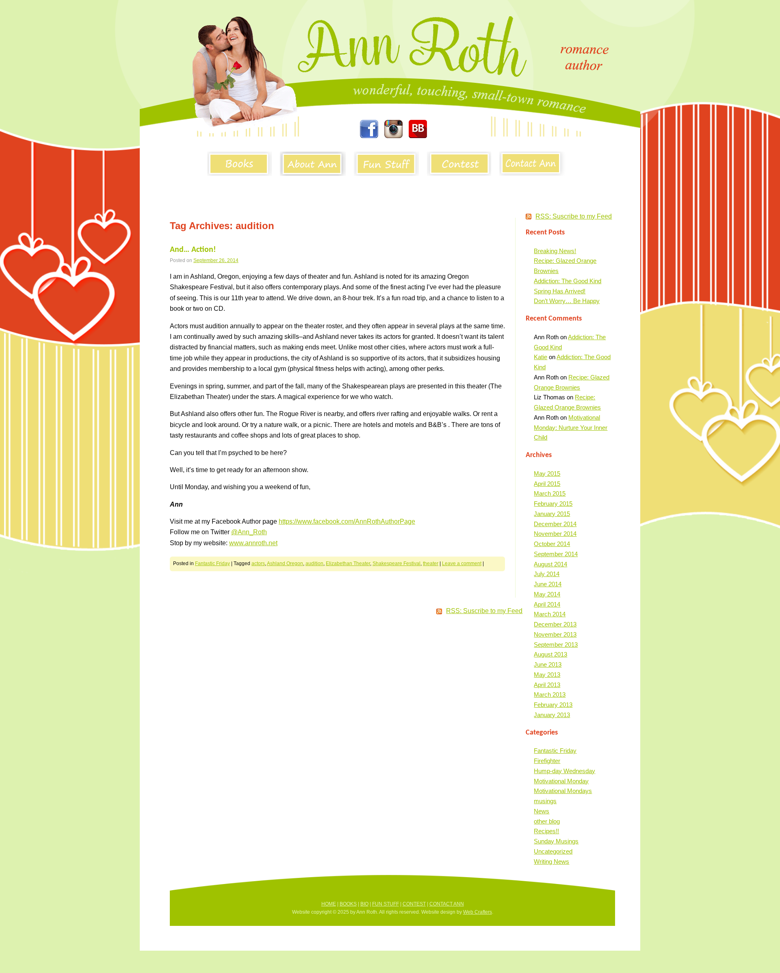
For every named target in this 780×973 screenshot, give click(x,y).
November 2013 (555, 634)
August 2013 (550, 654)
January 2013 (552, 714)
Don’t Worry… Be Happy (567, 300)
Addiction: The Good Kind (567, 280)
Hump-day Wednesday (564, 770)
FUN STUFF (385, 904)
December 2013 (555, 624)
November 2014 (555, 533)
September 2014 (556, 553)
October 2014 (552, 543)
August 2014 (550, 564)
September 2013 (556, 644)
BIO (364, 904)
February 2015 (553, 503)
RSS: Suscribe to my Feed (573, 216)
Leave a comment (461, 563)
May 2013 (547, 674)
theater (430, 563)
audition (314, 563)
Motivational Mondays (563, 790)
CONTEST (414, 904)
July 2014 (546, 573)
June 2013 (547, 664)
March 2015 (550, 493)
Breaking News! (555, 250)
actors (258, 563)
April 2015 (547, 483)
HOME (328, 904)
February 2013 (553, 704)
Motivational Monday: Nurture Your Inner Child (570, 427)
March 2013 (550, 694)
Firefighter (547, 760)
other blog (547, 821)
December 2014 (555, 523)
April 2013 (547, 684)
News (541, 811)
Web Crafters (477, 912)
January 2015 (552, 513)
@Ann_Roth (249, 532)
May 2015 (547, 473)
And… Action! (193, 250)
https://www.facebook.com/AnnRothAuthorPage (347, 521)
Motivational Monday (561, 781)
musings (545, 800)
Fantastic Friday (212, 563)
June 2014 (547, 584)
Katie (540, 356)
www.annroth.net (253, 543)
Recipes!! (546, 831)
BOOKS (348, 904)
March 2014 (550, 614)
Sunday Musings (556, 841)
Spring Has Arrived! (559, 291)
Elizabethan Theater (348, 563)
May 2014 (547, 594)
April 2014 (547, 604)
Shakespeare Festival (396, 563)
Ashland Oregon (285, 563)
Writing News (551, 861)
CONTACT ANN (446, 904)
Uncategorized (553, 851)
